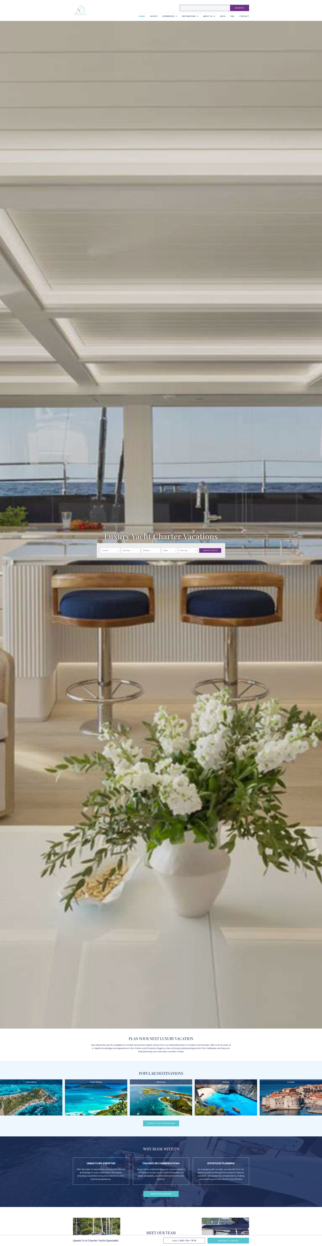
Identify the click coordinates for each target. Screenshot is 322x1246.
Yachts (153, 16)
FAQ (232, 16)
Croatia (290, 1082)
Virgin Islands (96, 1082)
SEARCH (239, 7)
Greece (225, 1082)
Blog (222, 16)
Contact (244, 16)
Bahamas (161, 1082)
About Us (208, 16)
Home (142, 16)
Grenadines (31, 1082)
